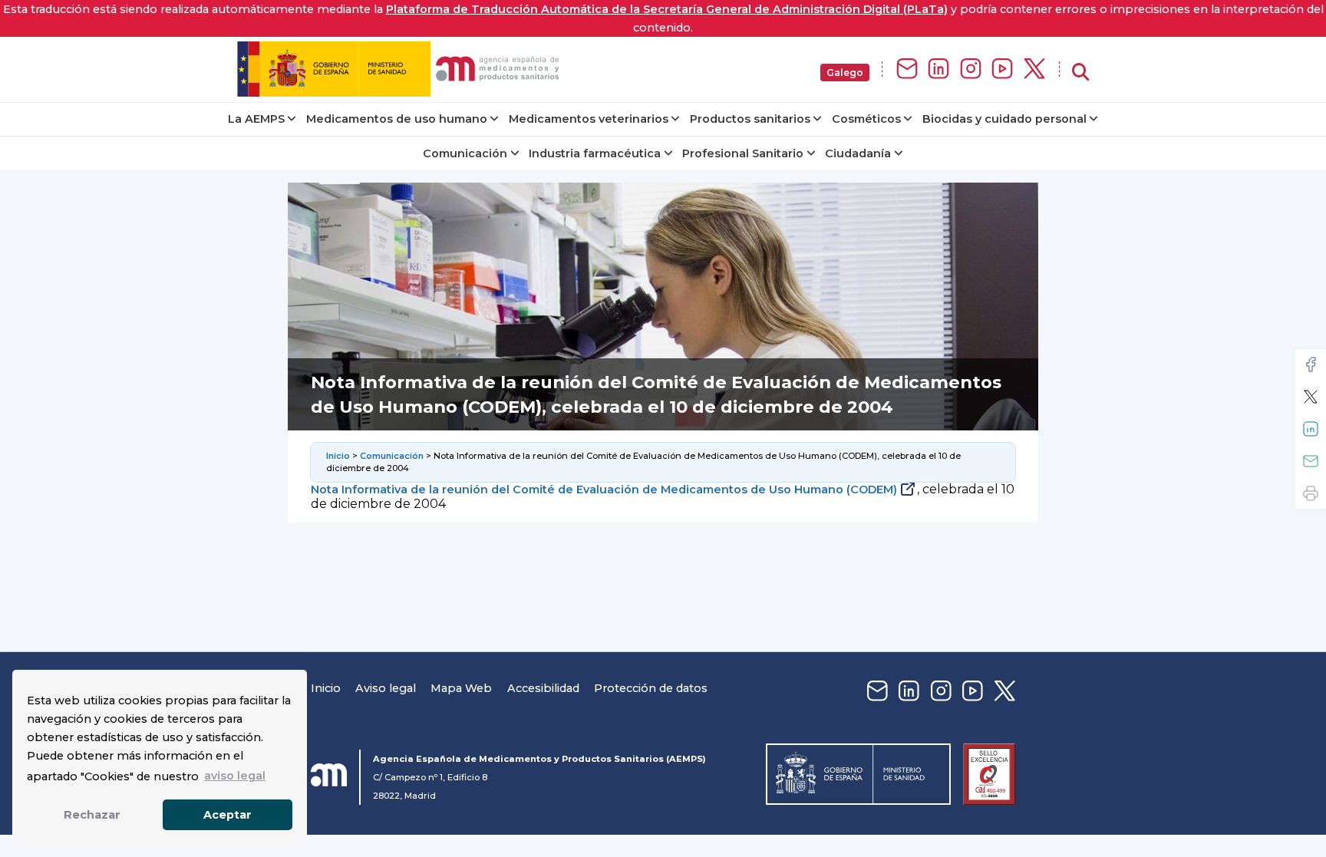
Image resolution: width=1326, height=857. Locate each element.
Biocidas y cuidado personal (1004, 119)
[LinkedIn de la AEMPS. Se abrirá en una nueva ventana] (938, 69)
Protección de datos (651, 688)
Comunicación (465, 153)
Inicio (338, 455)
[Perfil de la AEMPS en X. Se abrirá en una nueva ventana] (1034, 69)
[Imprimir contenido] (1310, 493)
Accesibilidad (543, 688)
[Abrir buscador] (1080, 72)
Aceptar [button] (227, 815)
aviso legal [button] (235, 776)
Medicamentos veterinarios (588, 119)
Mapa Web (461, 688)
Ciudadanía (858, 153)
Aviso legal (385, 688)
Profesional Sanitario (742, 153)
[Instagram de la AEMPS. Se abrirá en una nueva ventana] (970, 69)
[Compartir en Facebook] (1310, 364)
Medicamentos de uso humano (396, 119)
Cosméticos (866, 119)
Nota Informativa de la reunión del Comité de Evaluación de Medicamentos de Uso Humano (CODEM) (604, 489)
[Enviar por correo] (1310, 461)
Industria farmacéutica (595, 153)
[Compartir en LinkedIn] (1310, 429)
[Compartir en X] (1310, 396)
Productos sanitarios (750, 119)
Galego (844, 72)
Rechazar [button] (92, 815)
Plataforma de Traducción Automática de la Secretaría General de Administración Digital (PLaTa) (667, 9)
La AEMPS (256, 119)
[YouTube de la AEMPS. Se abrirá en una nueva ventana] (1002, 69)
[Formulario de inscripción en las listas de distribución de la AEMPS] (907, 69)
